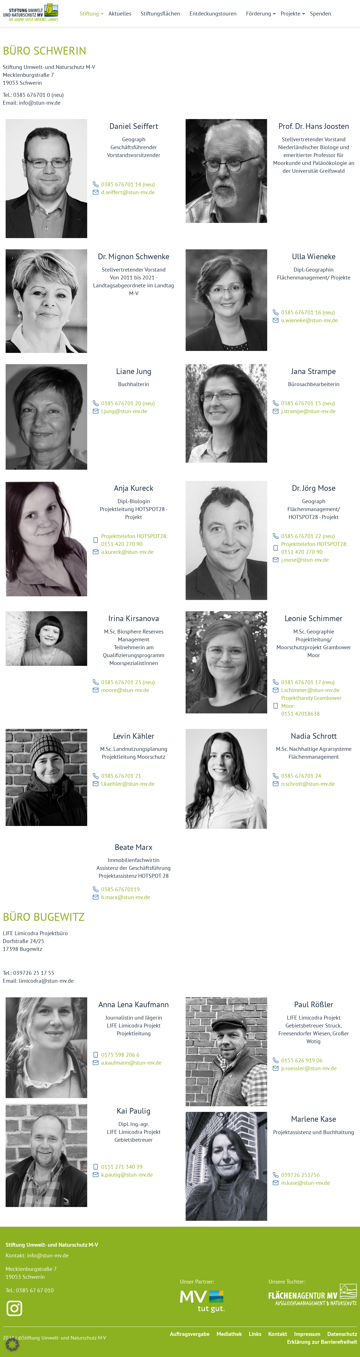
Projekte (290, 13)
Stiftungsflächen (160, 13)
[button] (12, 1344)
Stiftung (89, 13)
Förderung (258, 13)
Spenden (320, 13)
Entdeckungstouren (213, 13)
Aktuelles (120, 13)
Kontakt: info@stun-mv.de (37, 1255)
